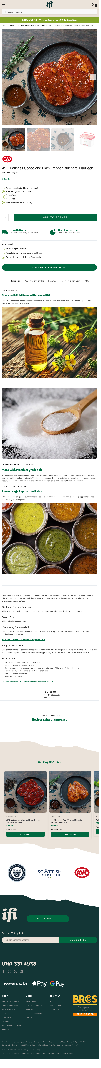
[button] (94, 5)
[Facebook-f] (3, 971)
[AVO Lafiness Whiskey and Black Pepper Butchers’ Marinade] (25, 792)
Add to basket (55, 217)
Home (4, 26)
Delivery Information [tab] (71, 281)
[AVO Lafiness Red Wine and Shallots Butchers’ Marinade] (70, 792)
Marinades (41, 26)
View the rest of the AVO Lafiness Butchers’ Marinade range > (27, 682)
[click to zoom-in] (50, 77)
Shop (12, 26)
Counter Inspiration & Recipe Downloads (23, 257)
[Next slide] (93, 77)
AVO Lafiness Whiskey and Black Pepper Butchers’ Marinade (23, 821)
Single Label (26, 253)
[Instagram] (9, 971)
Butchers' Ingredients (26, 26)
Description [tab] (15, 281)
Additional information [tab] (34, 281)
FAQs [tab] (86, 281)
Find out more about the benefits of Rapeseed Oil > (23, 639)
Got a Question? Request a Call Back (49, 267)
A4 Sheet (38, 253)
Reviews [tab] (52, 281)
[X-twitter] (15, 971)
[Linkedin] (21, 971)
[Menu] (6, 5)
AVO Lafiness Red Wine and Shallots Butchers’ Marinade (66, 821)
